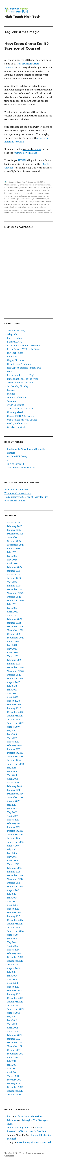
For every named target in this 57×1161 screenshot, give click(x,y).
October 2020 (14, 674)
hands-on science (41, 190)
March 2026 (13, 522)
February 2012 (14, 1035)
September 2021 (15, 637)
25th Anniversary (16, 330)
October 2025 (14, 541)
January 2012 (13, 1038)
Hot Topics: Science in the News (24, 367)
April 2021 (12, 652)
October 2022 (14, 596)
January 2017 (13, 827)
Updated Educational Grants (22, 419)
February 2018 (14, 786)
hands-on (12, 356)
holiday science (29, 193)
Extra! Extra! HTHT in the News (23, 349)
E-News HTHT (14, 341)
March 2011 (13, 1076)
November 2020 (15, 671)
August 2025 (13, 548)
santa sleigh (9, 207)
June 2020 (12, 689)
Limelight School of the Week (22, 379)
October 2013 (14, 964)
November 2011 (15, 1046)
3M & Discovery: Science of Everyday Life (26, 497)
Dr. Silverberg (43, 188)
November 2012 (15, 1001)
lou (8, 1116)
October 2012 (14, 1005)
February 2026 (14, 526)
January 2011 (13, 1083)
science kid (9, 210)
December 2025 (15, 533)
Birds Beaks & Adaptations (28, 1116)
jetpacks (12, 196)
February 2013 (14, 990)
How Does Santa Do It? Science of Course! (26, 46)
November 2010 (15, 1090)
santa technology (22, 207)
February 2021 (14, 660)
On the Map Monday (17, 386)
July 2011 (11, 1061)
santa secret (44, 204)
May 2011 (11, 1068)
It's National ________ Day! (20, 375)
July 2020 (12, 686)
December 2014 (15, 920)
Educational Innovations (17, 493)
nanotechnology (11, 199)
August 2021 (13, 641)
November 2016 (15, 834)
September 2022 (15, 600)
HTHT (10, 371)
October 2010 (14, 1094)
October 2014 (14, 927)
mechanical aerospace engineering (32, 196)
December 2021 (15, 626)
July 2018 (11, 767)
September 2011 (15, 1053)
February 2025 (14, 567)
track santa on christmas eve (22, 213)
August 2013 (13, 968)
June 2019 (12, 734)
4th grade (12, 334)
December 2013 (15, 957)
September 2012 (15, 1009)
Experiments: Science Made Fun (24, 345)
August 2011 (13, 1057)
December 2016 (15, 830)
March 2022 (13, 615)
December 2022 (15, 589)
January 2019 (13, 749)
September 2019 (15, 723)
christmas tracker (11, 188)
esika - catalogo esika (18, 1127)
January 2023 (14, 585)
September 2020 (15, 678)
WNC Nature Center (14, 500)
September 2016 (15, 842)
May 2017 (12, 812)
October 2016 (14, 838)
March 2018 (13, 782)
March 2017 (13, 819)
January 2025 (14, 570)
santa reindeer (19, 204)
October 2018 (14, 760)
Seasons (11, 401)
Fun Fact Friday (15, 353)
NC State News (39, 199)
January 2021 (13, 663)
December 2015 (15, 875)
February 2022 (14, 619)
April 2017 (12, 816)
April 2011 (12, 1072)
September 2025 (15, 544)
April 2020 (12, 697)
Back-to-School (15, 338)
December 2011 (15, 1042)
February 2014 (14, 953)
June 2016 (12, 853)
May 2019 (12, 738)
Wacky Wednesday (17, 423)
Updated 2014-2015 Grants (20, 416)
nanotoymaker (25, 199)
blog (32, 149)
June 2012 (12, 1020)
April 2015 (12, 905)
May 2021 (12, 648)
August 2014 (13, 934)
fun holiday (18, 190)
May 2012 (12, 1024)
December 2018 (15, 752)
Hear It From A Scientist (19, 364)
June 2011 (11, 1064)
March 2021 (13, 656)
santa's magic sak (38, 207)
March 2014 (13, 949)
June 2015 (12, 897)
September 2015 (15, 886)
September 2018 (15, 764)
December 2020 (15, 667)
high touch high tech (13, 193)
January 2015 (13, 916)
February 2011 (14, 1079)
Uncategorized (10, 185)
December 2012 (15, 998)
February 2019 (14, 745)
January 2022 (14, 622)
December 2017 (15, 793)
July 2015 (11, 894)
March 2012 (13, 1031)
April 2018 (12, 778)
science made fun (22, 210)
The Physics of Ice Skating (21, 467)
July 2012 (11, 1016)
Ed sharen (12, 1120)
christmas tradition (28, 188)
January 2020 (14, 708)
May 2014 (12, 942)
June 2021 (12, 645)
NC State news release (25, 152)
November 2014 (15, 923)
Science (11, 393)
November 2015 (15, 879)
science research (38, 210)
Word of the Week (16, 427)
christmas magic (27, 185)
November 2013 (15, 960)
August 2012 (13, 1012)
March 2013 (13, 986)
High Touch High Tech (22, 17)
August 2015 (13, 890)
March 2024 (13, 574)
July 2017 (11, 804)
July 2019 (11, 730)
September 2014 (15, 931)
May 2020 (12, 693)
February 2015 (14, 912)
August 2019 (13, 726)
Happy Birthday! (15, 360)
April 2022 (12, 611)
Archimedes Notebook (16, 489)
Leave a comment (44, 213)
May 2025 (12, 559)
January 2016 (13, 871)
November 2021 (15, 630)
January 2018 (14, 790)
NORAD (22, 160)
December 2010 (15, 1087)
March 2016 (13, 864)
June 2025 (12, 556)
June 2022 (12, 608)
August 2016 (13, 845)
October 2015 (13, 882)
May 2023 (12, 582)
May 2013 (12, 979)
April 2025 (12, 563)
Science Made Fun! (16, 182)
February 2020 (14, 704)
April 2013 (12, 983)
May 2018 (12, 775)
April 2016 (12, 860)
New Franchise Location (20, 382)
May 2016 (12, 856)
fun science (28, 190)
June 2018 (12, 771)
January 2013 (13, 994)
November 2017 (15, 797)
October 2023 (14, 578)
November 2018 (15, 756)
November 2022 (15, 593)
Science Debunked (17, 397)
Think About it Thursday (20, 408)
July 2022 (12, 604)
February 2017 (14, 823)
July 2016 (11, 849)
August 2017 (13, 801)
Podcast (11, 390)
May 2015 (12, 901)
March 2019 (13, 741)
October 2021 (14, 634)
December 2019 (15, 712)
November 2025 (15, 537)
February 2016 (14, 868)
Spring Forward (15, 464)
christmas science (42, 185)
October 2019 (14, 719)
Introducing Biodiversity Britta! (34, 1142)
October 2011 (13, 1050)
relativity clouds (33, 201)
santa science (32, 204)
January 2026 (14, 530)
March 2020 (13, 700)
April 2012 (12, 1027)
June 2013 (12, 975)
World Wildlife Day (17, 456)
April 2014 (12, 946)
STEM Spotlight (15, 405)
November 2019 (15, 715)
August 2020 (13, 682)
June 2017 (12, 808)
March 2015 (13, 908)
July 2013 (11, 972)
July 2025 (11, 552)
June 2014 (12, 938)
